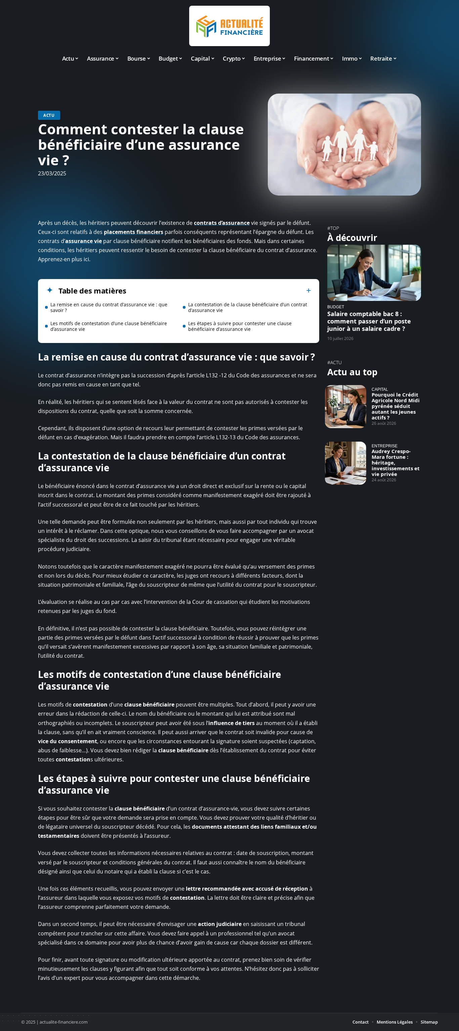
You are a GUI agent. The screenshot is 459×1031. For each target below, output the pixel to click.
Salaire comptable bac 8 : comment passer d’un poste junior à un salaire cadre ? (369, 321)
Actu (49, 115)
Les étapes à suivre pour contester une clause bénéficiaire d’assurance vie (240, 326)
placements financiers (133, 232)
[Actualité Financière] (229, 26)
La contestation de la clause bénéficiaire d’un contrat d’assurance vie (247, 307)
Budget (335, 307)
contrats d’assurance (222, 223)
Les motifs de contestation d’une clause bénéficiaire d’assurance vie (108, 326)
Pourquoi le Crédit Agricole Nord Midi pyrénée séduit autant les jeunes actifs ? (396, 406)
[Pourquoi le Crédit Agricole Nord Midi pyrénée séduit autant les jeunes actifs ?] (345, 406)
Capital (380, 389)
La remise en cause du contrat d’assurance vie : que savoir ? (108, 307)
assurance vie (83, 241)
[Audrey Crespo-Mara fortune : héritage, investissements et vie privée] (345, 463)
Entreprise (385, 446)
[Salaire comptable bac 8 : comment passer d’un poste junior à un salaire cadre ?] (374, 273)
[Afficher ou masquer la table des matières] (218, 290)
